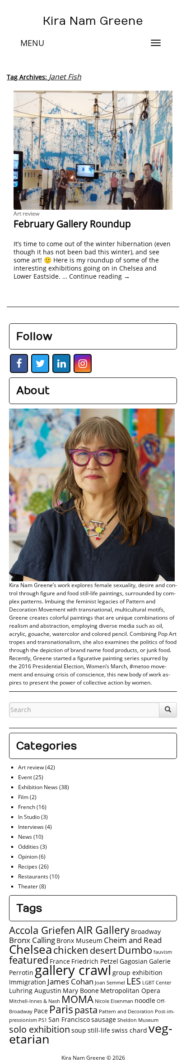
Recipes (27, 866)
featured (28, 959)
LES (133, 981)
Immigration (27, 982)
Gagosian (134, 961)
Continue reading (99, 276)
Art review (26, 213)
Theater (28, 886)
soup (78, 1030)
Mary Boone (81, 990)
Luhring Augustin (35, 990)
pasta (86, 1010)
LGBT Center (156, 982)
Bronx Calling (32, 940)
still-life (99, 1030)
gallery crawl (73, 970)
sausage (103, 1019)
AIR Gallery (103, 930)
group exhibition (137, 972)
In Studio (29, 817)
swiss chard (129, 1030)
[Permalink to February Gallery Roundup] (93, 150)
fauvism (162, 952)
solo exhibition (39, 1029)
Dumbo (135, 949)
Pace (41, 1011)
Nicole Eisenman (114, 1001)
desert (103, 950)
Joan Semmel (110, 982)
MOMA (77, 999)
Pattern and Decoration (126, 1011)
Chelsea (30, 949)
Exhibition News (38, 787)
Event (25, 777)
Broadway (146, 931)
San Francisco (69, 1019)
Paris (61, 1009)
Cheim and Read (133, 940)
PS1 (42, 1020)
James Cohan (70, 981)
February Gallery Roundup (72, 223)
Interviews (31, 827)
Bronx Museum (79, 940)
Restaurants (33, 876)
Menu (32, 42)
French (26, 807)
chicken (70, 949)
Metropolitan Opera (130, 990)
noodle (145, 1000)
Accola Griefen (42, 930)
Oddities (28, 847)
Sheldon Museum (137, 1020)
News (25, 837)
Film (23, 797)
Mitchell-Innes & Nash (34, 1001)
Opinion (27, 856)
